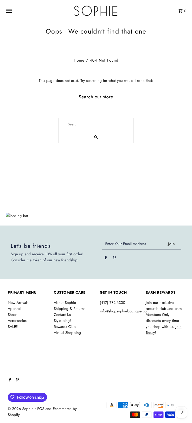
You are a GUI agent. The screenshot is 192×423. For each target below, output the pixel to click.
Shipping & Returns (69, 308)
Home (79, 60)
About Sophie (65, 302)
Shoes (12, 314)
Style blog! (62, 320)
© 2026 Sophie (21, 408)
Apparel (14, 308)
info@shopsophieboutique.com (125, 311)
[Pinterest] (114, 259)
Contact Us (62, 314)
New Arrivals (18, 302)
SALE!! (13, 326)
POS (40, 408)
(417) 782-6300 (112, 302)
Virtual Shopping (67, 332)
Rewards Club (65, 326)
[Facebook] (106, 259)
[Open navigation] (36, 11)
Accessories (17, 320)
